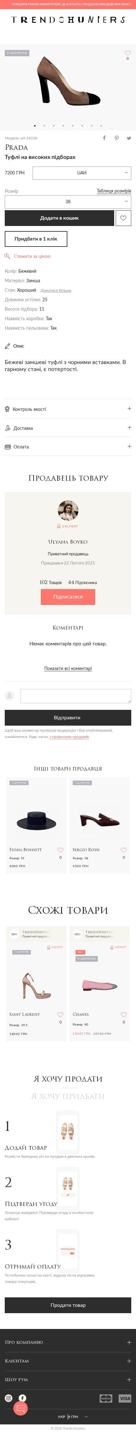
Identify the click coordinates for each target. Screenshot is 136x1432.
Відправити (67, 717)
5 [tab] (73, 126)
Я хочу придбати (68, 1097)
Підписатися (68, 597)
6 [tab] (82, 126)
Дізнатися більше (55, 290)
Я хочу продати (68, 1079)
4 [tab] (63, 126)
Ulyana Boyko (68, 542)
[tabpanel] (68, 83)
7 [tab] (92, 126)
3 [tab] (54, 126)
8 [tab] (101, 126)
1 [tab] (35, 126)
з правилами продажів (69, 737)
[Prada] (68, 83)
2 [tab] (44, 126)
